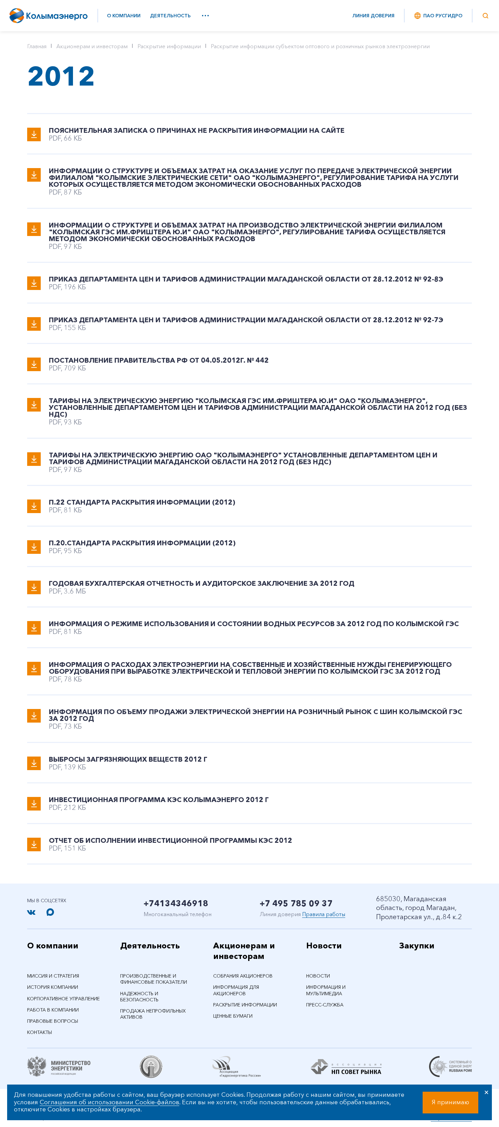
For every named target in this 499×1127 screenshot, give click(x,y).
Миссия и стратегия (53, 976)
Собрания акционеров (243, 976)
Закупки (417, 945)
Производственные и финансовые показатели (153, 979)
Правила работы (323, 914)
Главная (37, 46)
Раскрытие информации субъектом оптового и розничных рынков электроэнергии (320, 46)
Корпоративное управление (63, 999)
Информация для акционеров (236, 990)
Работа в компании (53, 1010)
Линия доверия (373, 16)
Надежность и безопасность (139, 996)
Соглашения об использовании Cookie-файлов (109, 1102)
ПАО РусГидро (442, 16)
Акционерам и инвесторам (92, 46)
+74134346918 (176, 903)
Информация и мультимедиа (326, 990)
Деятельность (170, 16)
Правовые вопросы (52, 1021)
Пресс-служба (325, 1005)
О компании (124, 16)
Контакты (39, 1032)
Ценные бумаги (233, 1016)
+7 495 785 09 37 (296, 903)
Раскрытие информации (169, 46)
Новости (324, 945)
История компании (52, 987)
